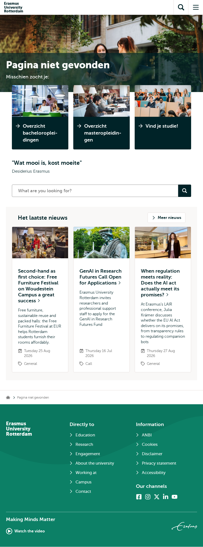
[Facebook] (139, 497)
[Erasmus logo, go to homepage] (184, 526)
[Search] (184, 191)
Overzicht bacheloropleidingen (40, 133)
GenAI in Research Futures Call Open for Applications (100, 277)
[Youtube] (175, 497)
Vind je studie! (162, 126)
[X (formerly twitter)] (157, 497)
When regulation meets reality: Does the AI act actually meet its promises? (160, 283)
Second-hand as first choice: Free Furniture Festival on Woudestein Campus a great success (38, 286)
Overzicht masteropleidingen (102, 133)
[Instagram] (148, 497)
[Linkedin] (166, 497)
